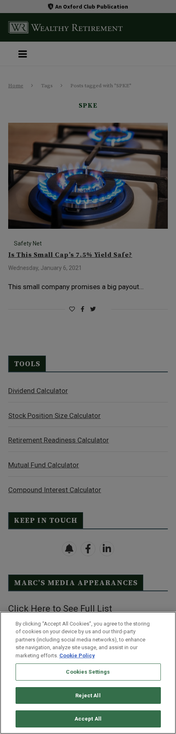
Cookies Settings (88, 672)
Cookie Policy (77, 655)
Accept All (88, 719)
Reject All (87, 695)
